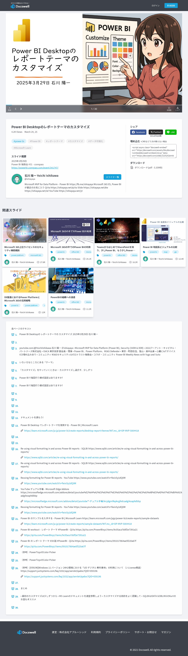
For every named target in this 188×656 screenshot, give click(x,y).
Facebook (140, 132)
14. (16, 437)
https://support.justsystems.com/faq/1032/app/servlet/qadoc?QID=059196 (62, 576)
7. (16, 386)
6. (16, 378)
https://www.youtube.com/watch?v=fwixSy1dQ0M (50, 483)
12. (16, 418)
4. (16, 362)
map (165, 252)
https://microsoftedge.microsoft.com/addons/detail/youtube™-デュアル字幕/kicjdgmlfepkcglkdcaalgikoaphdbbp (82, 501)
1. (16, 334)
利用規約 (96, 632)
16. (16, 449)
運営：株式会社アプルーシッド (69, 632)
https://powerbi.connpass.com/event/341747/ (34, 167)
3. (16, 348)
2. (16, 342)
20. (16, 507)
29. (16, 596)
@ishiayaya (30, 179)
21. (16, 518)
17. (16, 463)
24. (16, 552)
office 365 (75, 252)
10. (16, 405)
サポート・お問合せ (145, 632)
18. (16, 478)
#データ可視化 (95, 141)
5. (16, 370)
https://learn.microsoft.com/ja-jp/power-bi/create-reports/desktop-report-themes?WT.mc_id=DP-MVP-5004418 (81, 430)
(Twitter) (157, 132)
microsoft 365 (36, 255)
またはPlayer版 (155, 136)
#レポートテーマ (54, 141)
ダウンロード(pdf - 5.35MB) (148, 167)
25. (16, 560)
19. (16, 489)
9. (16, 399)
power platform (17, 255)
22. (16, 530)
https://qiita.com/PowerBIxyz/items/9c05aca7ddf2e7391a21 (55, 535)
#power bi (19, 141)
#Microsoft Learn (22, 147)
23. (16, 541)
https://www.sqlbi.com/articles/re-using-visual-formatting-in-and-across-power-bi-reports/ (71, 457)
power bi (61, 252)
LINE (173, 132)
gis (176, 252)
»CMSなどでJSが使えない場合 (154, 141)
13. (16, 425)
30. (16, 607)
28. (16, 588)
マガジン (166, 632)
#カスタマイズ (75, 141)
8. (16, 393)
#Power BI (35, 141)
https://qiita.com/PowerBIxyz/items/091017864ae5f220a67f (55, 546)
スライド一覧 (112, 177)
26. (16, 568)
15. (16, 443)
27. (16, 582)
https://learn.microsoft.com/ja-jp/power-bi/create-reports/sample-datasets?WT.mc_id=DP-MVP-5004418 (78, 523)
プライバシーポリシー (117, 632)
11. (16, 411)
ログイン (156, 5)
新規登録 (171, 5)
